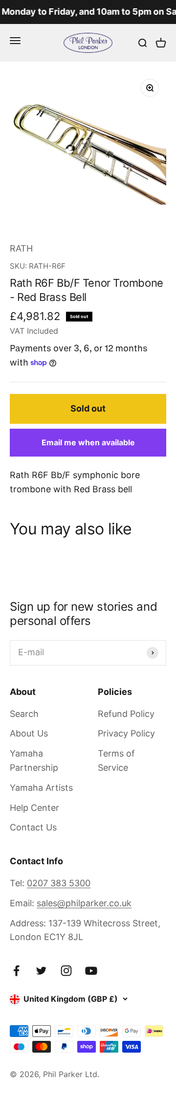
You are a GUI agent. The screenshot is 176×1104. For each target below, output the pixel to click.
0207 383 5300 (58, 883)
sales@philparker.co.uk (84, 903)
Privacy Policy (126, 733)
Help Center (34, 808)
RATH (21, 248)
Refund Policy (126, 714)
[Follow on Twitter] (41, 970)
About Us (29, 733)
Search (24, 714)
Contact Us (33, 827)
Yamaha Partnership (34, 760)
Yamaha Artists (41, 787)
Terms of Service (116, 760)
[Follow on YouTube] (91, 970)
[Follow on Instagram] (66, 970)
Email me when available (88, 442)
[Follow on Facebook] (16, 970)
